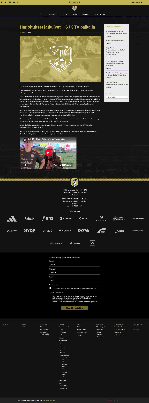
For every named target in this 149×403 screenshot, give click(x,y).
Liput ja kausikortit (64, 327)
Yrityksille (86, 14)
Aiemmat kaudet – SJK (64, 359)
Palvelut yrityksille (101, 327)
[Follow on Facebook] (1, 2)
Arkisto (23, 327)
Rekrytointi (118, 332)
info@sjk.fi (74, 195)
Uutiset (42, 14)
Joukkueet (53, 14)
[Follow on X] (5, 2)
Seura (75, 14)
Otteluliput (74, 2)
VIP (61, 335)
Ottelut (65, 14)
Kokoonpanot (63, 380)
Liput (61, 329)
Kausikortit (63, 332)
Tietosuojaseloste (120, 335)
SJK (41, 327)
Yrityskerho (100, 336)
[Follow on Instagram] (9, 2)
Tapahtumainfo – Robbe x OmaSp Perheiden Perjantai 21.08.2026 (115, 64)
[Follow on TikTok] (17, 2)
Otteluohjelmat (63, 340)
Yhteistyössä (99, 329)
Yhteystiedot (100, 14)
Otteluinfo (61, 338)
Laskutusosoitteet (120, 329)
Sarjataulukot (63, 385)
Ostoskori (136, 329)
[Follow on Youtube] (13, 2)
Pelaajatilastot (63, 388)
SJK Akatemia (44, 329)
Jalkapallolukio (81, 335)
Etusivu (5, 325)
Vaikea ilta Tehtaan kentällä (115, 40)
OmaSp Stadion (81, 329)
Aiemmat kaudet (64, 355)
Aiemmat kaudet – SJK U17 (64, 374)
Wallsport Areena (82, 332)
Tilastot (61, 383)
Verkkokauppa (135, 2)
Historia (79, 327)
